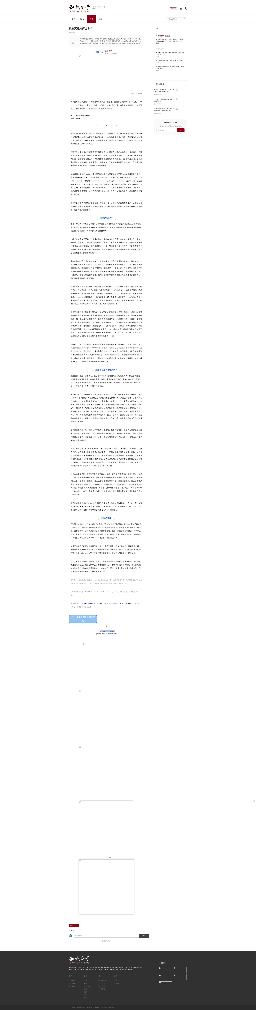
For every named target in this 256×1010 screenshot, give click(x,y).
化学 (85, 992)
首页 (73, 19)
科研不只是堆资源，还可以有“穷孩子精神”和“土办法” (164, 90)
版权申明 (72, 986)
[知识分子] (88, 8)
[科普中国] (165, 977)
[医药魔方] (165, 984)
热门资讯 (102, 989)
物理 (85, 989)
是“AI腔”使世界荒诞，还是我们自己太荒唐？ (170, 60)
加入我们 (117, 983)
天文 (85, 995)
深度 (91, 19)
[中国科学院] (165, 970)
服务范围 (72, 983)
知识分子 (160, 35)
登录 (181, 9)
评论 (143, 935)
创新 (100, 19)
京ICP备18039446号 (107, 1007)
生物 (85, 981)
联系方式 (117, 981)
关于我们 (72, 981)
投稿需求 (173, 8)
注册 (186, 9)
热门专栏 (102, 986)
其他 (85, 997)
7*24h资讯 (102, 981)
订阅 (167, 35)
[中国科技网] (180, 970)
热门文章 (102, 983)
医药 (85, 983)
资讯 (82, 19)
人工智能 (87, 986)
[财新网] (180, 977)
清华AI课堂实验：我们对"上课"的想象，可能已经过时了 (164, 110)
